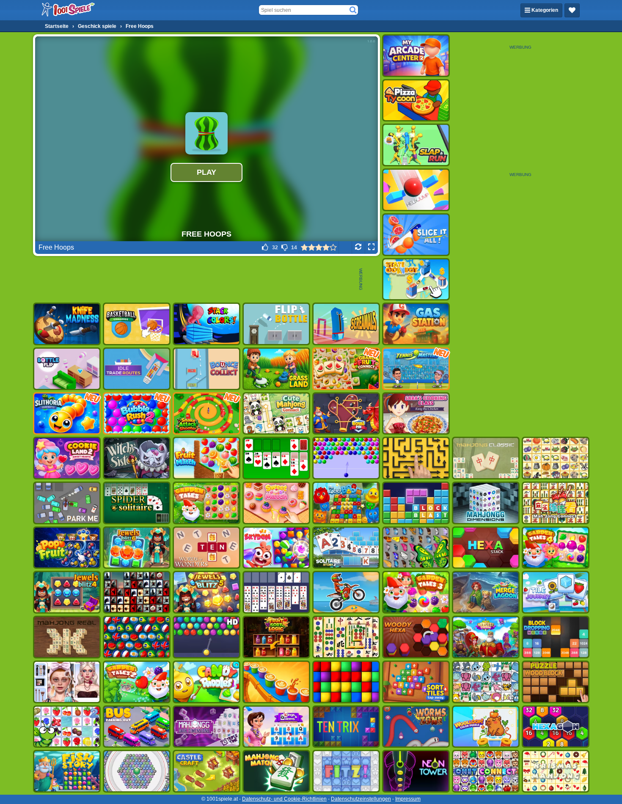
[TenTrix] (346, 726)
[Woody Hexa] (416, 637)
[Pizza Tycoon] (416, 100)
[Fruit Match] (206, 458)
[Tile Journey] (555, 592)
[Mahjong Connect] (555, 503)
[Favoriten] (572, 10)
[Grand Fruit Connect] (346, 368)
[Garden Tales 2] (137, 682)
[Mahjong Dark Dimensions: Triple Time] (206, 726)
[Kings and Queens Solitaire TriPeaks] (276, 726)
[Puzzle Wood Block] (555, 682)
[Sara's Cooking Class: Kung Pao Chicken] (416, 413)
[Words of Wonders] (206, 547)
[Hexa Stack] (486, 547)
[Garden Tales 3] (416, 592)
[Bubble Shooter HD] (206, 637)
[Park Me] (67, 503)
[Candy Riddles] (206, 682)
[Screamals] (346, 324)
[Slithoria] (67, 413)
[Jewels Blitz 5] (206, 592)
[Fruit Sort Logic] (276, 637)
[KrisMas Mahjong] (555, 771)
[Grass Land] (276, 368)
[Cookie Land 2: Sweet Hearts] (67, 458)
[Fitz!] (346, 771)
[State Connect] (416, 279)
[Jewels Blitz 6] (137, 547)
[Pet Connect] (486, 682)
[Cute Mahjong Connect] (276, 413)
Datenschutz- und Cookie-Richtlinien (284, 799)
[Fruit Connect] (67, 726)
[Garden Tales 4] (555, 547)
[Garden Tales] (206, 503)
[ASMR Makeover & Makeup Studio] (67, 682)
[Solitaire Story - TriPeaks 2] (346, 547)
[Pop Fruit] (67, 547)
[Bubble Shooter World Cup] (137, 637)
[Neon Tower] (416, 771)
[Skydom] (276, 547)
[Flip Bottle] (276, 324)
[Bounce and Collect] (206, 368)
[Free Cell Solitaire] (276, 592)
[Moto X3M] (346, 592)
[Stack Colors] (206, 324)
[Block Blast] (416, 503)
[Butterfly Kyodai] (416, 547)
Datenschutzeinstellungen (361, 799)
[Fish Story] (67, 771)
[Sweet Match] (276, 503)
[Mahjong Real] (67, 637)
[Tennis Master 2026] (416, 368)
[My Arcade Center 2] (416, 55)
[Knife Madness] (67, 324)
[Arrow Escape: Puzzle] (416, 458)
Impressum (408, 799)
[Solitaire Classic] (276, 458)
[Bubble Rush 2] (137, 413)
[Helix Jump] (416, 189)
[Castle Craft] (206, 771)
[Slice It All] (416, 234)
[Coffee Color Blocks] (276, 682)
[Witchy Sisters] (137, 458)
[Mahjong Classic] (486, 458)
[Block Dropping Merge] (555, 637)
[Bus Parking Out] (137, 726)
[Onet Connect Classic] (486, 771)
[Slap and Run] (416, 145)
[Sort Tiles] (416, 682)
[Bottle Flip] (67, 368)
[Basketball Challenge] (137, 324)
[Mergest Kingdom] (486, 637)
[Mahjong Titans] (346, 637)
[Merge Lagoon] (486, 592)
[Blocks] (346, 682)
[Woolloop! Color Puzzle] (486, 726)
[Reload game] (358, 247)
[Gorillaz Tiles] (137, 592)
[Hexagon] (555, 726)
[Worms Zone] (416, 726)
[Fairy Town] (137, 771)
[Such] (353, 10)
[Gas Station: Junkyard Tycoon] (416, 324)
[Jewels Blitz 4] (67, 592)
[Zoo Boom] (346, 503)
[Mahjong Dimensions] (486, 503)
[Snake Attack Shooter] (206, 413)
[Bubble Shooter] (346, 458)
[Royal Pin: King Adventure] (346, 413)
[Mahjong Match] (276, 771)
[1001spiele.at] (68, 10)
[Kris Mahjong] (555, 458)
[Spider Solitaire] (137, 503)
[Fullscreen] (371, 247)
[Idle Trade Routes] (137, 368)
